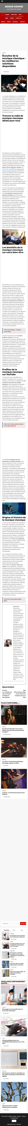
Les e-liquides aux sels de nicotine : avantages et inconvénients (7, 694)
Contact (22, 21)
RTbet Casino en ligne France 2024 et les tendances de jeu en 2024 (20, 694)
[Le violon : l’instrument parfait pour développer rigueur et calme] (14, 748)
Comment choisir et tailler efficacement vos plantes (17, 964)
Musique (4, 52)
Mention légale (12, 1116)
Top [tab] (22, 930)
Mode (6, 18)
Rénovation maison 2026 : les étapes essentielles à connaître (17, 973)
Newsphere (10, 1124)
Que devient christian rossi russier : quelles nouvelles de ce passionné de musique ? (13, 730)
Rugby (9, 21)
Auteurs (19, 1116)
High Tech (14, 14)
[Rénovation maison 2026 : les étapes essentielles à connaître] (5, 973)
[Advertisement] (14, 36)
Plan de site (4, 1116)
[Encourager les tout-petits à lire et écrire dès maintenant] (5, 936)
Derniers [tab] (6, 930)
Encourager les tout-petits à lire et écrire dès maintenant (17, 936)
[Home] (2, 14)
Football (15, 21)
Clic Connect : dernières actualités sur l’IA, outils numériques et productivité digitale (17, 955)
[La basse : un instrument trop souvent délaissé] (14, 779)
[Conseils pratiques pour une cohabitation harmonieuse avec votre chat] (5, 945)
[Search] (26, 14)
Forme (12, 18)
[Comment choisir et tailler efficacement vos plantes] (5, 964)
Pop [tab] (14, 930)
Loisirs (7, 14)
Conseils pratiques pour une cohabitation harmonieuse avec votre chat (17, 945)
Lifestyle (18, 18)
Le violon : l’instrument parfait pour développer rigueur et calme (12, 762)
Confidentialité (14, 1118)
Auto (20, 14)
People (3, 21)
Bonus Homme (14, 6)
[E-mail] (5, 683)
